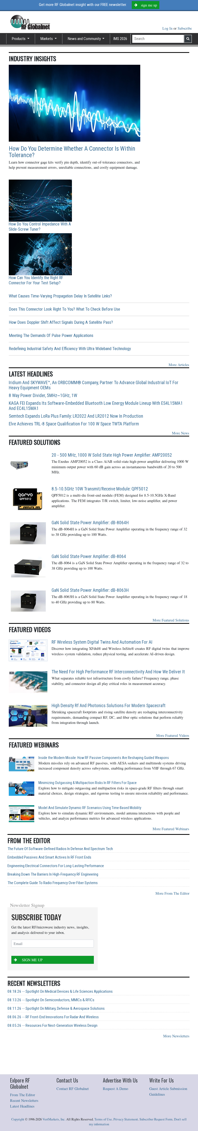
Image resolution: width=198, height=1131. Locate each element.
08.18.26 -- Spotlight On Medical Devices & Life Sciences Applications (60, 991)
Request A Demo (115, 1088)
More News (180, 433)
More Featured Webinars (171, 828)
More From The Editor (172, 893)
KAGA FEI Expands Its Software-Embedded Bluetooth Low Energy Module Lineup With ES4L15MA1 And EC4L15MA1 (96, 406)
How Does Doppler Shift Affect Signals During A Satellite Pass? (61, 322)
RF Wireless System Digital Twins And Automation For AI (102, 642)
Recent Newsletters (24, 1100)
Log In (168, 28)
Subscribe (185, 28)
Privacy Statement (125, 1119)
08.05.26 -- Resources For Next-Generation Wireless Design (52, 1025)
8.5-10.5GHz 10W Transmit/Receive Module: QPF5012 (100, 488)
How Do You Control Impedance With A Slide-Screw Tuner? (40, 227)
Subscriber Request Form (155, 1119)
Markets (47, 38)
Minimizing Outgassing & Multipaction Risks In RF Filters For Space (87, 783)
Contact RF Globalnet (72, 1088)
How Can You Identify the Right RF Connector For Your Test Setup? (36, 280)
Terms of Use (103, 1119)
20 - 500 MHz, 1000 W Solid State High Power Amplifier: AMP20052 (112, 455)
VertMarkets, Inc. (54, 1119)
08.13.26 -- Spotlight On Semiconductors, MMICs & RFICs (50, 1000)
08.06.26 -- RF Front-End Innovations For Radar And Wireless (53, 1017)
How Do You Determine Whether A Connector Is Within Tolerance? (72, 152)
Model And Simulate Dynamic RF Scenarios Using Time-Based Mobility (89, 808)
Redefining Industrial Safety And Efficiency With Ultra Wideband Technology (70, 348)
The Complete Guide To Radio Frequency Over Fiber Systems (52, 883)
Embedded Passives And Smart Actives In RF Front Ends (49, 857)
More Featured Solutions (171, 620)
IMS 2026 (120, 38)
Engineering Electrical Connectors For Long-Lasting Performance (55, 866)
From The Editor (22, 1094)
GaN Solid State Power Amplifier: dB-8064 (89, 556)
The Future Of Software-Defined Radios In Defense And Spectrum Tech (60, 849)
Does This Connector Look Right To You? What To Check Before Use (64, 309)
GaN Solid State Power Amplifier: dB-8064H (90, 522)
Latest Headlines (22, 1106)
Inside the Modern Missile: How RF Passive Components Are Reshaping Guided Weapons (103, 758)
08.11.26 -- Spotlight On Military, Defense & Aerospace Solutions (56, 1008)
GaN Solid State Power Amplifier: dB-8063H (90, 590)
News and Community (85, 38)
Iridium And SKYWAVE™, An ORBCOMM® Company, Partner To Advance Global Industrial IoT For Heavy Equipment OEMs (93, 385)
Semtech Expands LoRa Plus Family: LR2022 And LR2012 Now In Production (76, 416)
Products (19, 38)
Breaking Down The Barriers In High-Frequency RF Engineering (52, 874)
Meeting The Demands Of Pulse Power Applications (51, 335)
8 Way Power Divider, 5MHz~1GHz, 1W (43, 395)
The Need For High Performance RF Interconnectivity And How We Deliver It (118, 671)
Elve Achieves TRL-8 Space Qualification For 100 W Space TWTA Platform (74, 423)
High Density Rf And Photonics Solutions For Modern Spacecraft (109, 705)
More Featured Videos (172, 735)
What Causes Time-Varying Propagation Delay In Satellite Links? (60, 296)
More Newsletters (176, 1035)
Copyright (17, 1119)
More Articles (179, 364)
